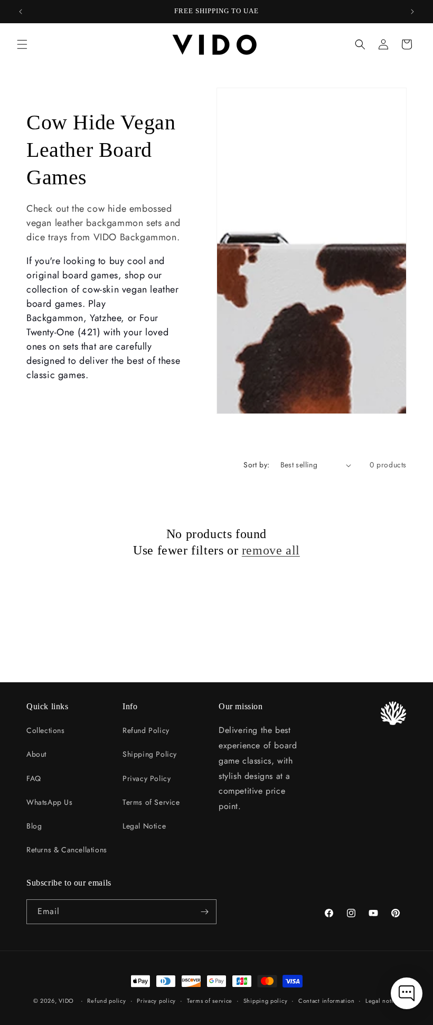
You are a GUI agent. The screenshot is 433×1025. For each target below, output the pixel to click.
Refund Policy (146, 730)
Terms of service (209, 1000)
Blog (34, 826)
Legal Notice (144, 826)
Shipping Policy (150, 754)
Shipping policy (265, 1000)
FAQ (33, 778)
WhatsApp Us (49, 802)
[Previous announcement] (20, 11)
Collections (45, 730)
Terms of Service (151, 802)
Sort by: (256, 464)
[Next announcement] (412, 11)
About (36, 754)
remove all (271, 550)
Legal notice (382, 1000)
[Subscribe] (204, 911)
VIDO (66, 1000)
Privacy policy (156, 1000)
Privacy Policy (147, 778)
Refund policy (106, 1000)
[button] (22, 44)
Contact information (326, 1000)
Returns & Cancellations (66, 849)
